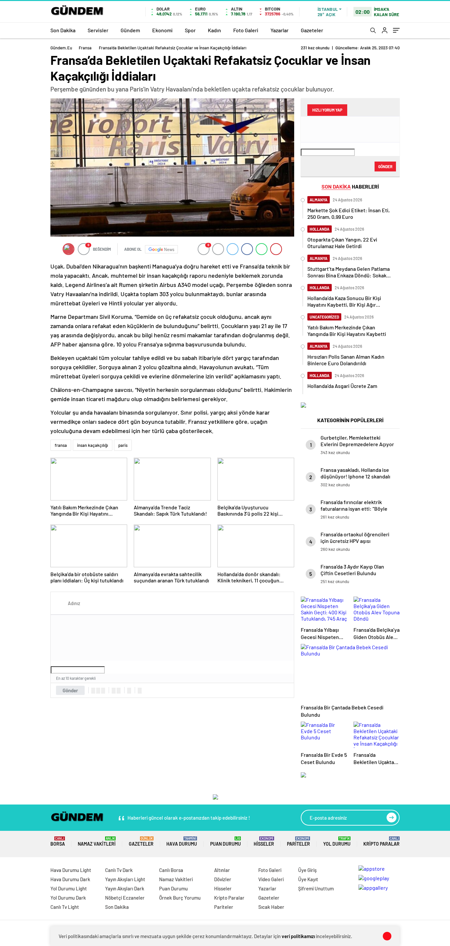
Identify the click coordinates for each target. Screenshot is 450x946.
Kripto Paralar (381, 841)
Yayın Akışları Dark (124, 888)
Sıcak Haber (271, 907)
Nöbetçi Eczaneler (125, 898)
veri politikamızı (298, 936)
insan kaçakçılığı (92, 445)
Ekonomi (162, 30)
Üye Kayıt (308, 879)
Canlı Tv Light (64, 907)
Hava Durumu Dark (70, 879)
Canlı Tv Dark (119, 870)
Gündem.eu (61, 47)
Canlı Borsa (171, 870)
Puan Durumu (225, 841)
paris (122, 445)
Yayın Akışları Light (125, 879)
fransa (61, 445)
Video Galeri (271, 879)
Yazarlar (279, 30)
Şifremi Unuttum (316, 888)
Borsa (57, 841)
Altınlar (222, 870)
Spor (190, 30)
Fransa (85, 47)
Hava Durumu (181, 841)
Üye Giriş (307, 870)
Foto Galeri (245, 30)
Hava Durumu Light (70, 870)
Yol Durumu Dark (68, 898)
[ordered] (114, 691)
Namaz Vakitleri (97, 841)
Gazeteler (312, 30)
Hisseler (264, 841)
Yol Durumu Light (68, 888)
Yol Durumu (337, 841)
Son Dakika (62, 30)
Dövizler (222, 879)
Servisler (98, 30)
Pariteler (298, 841)
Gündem (130, 30)
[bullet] (119, 691)
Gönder (70, 690)
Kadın (214, 30)
